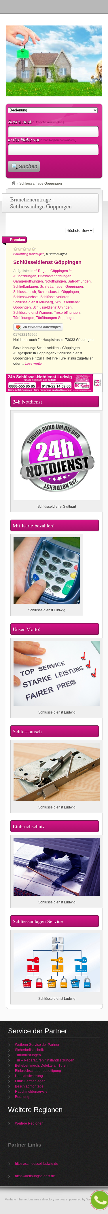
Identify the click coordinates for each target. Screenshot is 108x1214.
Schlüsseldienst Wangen (32, 313)
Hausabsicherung (29, 1076)
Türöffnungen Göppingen (55, 318)
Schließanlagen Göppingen (61, 287)
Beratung (22, 1097)
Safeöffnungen (79, 281)
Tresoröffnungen (67, 313)
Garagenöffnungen (28, 281)
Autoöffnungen (24, 276)
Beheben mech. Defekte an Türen (41, 1065)
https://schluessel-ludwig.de (36, 1164)
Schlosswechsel (26, 297)
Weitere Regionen (29, 1123)
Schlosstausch (24, 292)
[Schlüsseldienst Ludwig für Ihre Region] (14, 183)
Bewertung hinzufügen (28, 254)
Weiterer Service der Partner (37, 1045)
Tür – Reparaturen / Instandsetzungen (44, 1060)
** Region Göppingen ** (53, 271)
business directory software (48, 1199)
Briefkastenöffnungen (54, 276)
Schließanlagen (25, 287)
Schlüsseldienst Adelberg (33, 302)
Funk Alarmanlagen (30, 1081)
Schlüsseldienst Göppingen (47, 262)
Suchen (28, 166)
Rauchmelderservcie (31, 1092)
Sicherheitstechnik (29, 1050)
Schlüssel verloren (54, 297)
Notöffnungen (55, 281)
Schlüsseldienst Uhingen (52, 307)
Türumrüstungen (28, 1055)
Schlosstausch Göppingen (58, 292)
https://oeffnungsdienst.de (35, 1176)
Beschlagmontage (29, 1086)
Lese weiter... (35, 364)
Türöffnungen (23, 318)
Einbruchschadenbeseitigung (38, 1071)
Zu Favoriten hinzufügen (42, 327)
